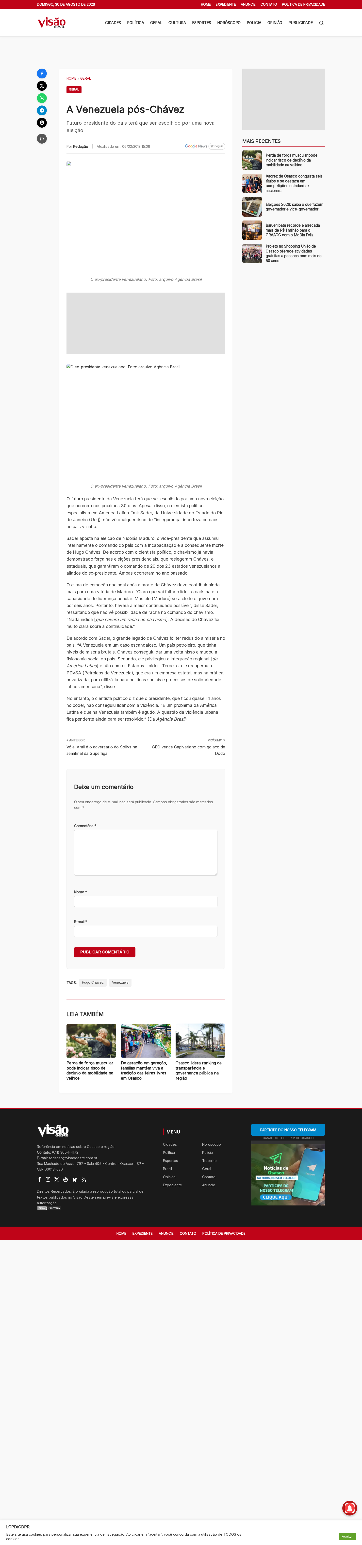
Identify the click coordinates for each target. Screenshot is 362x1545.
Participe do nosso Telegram (288, 1130)
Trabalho (209, 1161)
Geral (156, 22)
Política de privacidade (303, 4)
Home (206, 4)
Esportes (201, 22)
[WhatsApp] (42, 98)
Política (135, 22)
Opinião (274, 22)
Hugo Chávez (93, 982)
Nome (80, 892)
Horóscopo (229, 22)
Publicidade (300, 22)
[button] (321, 23)
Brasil (167, 1169)
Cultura (177, 22)
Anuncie (248, 4)
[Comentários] (42, 139)
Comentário (85, 826)
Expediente (226, 4)
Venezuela (120, 982)
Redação (80, 146)
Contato (269, 4)
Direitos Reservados (54, 1191)
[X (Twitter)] (42, 86)
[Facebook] (42, 73)
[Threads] (42, 123)
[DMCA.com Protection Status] (94, 1208)
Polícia (254, 22)
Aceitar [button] (347, 1536)
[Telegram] (42, 110)
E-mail (80, 922)
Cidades (113, 22)
